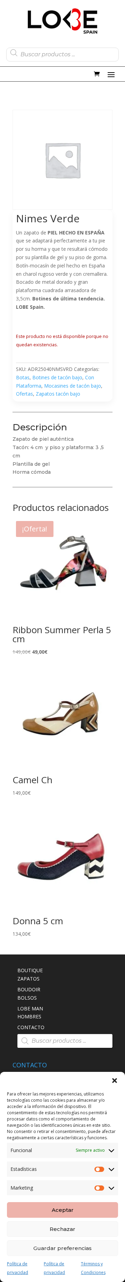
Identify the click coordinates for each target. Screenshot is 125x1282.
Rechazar (62, 1229)
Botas (23, 377)
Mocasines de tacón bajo (72, 385)
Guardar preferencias (62, 1248)
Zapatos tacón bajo (58, 393)
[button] (114, 1080)
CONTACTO (30, 1027)
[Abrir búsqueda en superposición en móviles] (62, 52)
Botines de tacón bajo (57, 377)
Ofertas (24, 393)
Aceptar (63, 1210)
